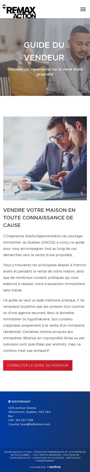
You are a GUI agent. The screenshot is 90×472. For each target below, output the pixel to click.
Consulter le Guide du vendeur (37, 365)
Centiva (53, 466)
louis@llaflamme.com (35, 424)
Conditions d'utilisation (48, 458)
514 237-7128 (24, 420)
